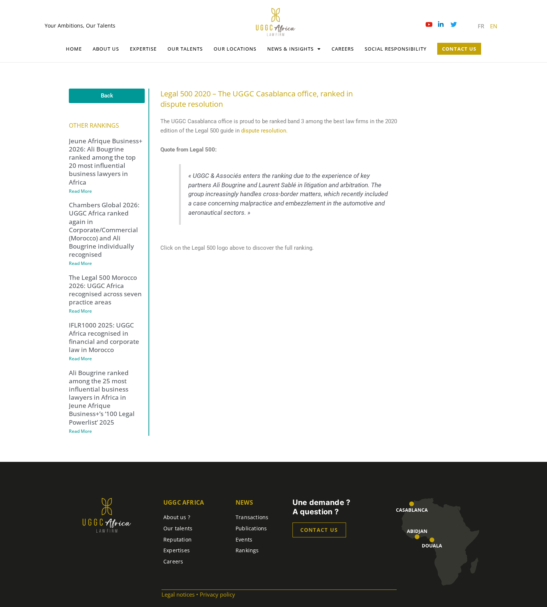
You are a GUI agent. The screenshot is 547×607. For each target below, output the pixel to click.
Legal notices (178, 594)
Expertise (143, 48)
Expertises (176, 550)
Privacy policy (217, 594)
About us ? (176, 517)
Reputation (177, 539)
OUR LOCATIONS (235, 48)
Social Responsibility (395, 48)
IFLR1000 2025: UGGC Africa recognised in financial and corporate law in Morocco (104, 337)
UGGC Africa (183, 502)
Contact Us (459, 48)
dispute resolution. (264, 130)
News (244, 502)
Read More (80, 191)
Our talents (185, 48)
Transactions (252, 517)
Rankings (247, 550)
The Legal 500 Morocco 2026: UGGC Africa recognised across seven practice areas (105, 289)
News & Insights (290, 48)
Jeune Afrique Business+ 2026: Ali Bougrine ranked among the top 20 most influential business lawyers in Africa (106, 161)
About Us (106, 48)
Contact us (319, 529)
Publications (251, 528)
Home (74, 48)
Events (244, 539)
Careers (343, 48)
